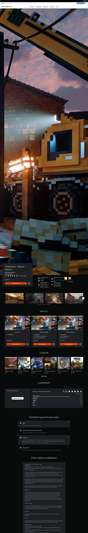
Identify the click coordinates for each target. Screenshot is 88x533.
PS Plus (15, 3)
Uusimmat (32, 6)
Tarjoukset (45, 6)
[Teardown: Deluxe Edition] (14, 298)
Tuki (29, 3)
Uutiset (26, 3)
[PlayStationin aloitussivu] (2, 3)
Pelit (12, 3)
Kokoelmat (38, 6)
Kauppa (5, 3)
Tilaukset (52, 6)
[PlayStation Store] (7, 6)
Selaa (57, 6)
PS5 (9, 3)
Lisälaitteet (21, 3)
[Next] (83, 298)
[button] (59, 280)
